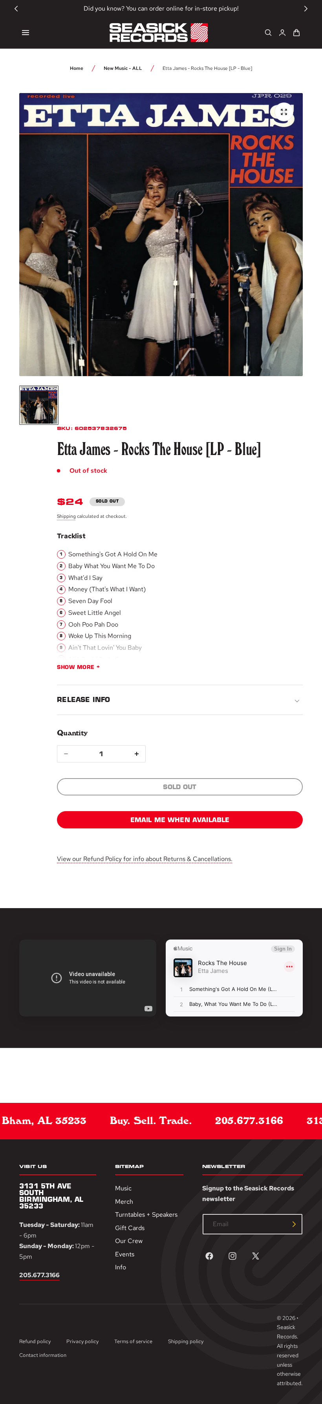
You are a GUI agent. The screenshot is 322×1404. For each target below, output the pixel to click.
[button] (25, 32)
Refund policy (35, 1341)
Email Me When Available (180, 820)
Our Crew (129, 1241)
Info (120, 1267)
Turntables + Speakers (146, 1214)
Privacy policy (82, 1341)
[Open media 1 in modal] (283, 111)
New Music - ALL (123, 68)
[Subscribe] (294, 1224)
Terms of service (133, 1341)
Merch (124, 1201)
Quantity (72, 732)
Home (76, 68)
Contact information (42, 1355)
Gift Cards (130, 1227)
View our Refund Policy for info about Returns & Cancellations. (144, 859)
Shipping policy (185, 1341)
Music (123, 1188)
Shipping (66, 516)
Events (124, 1254)
